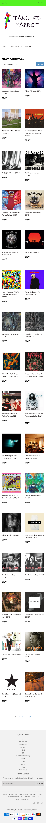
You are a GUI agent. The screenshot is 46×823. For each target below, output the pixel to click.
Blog (23, 767)
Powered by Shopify (30, 810)
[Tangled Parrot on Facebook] (38, 804)
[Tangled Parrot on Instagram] (42, 804)
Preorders (23, 747)
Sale (23, 761)
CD (23, 753)
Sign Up (40, 783)
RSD (23, 764)
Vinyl (23, 750)
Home (4, 46)
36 (30, 717)
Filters (40, 64)
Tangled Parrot (17, 810)
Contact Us (23, 770)
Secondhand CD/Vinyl (23, 756)
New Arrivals (14, 46)
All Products (23, 742)
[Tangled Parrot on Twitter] (34, 804)
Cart (42, 3)
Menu (6, 3)
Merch (23, 758)
